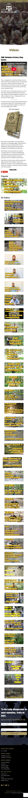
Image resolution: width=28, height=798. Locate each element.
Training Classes (5, 755)
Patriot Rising (4, 767)
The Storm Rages (5, 769)
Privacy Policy (4, 780)
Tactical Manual (5, 762)
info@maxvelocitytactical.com (8, 1)
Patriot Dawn (4, 765)
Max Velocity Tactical (9, 12)
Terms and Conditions (7, 778)
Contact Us (4, 774)
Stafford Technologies (17, 792)
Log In (24, 1)
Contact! (3, 764)
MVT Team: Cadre (5, 775)
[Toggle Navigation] (25, 8)
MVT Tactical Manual (14, 109)
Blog (2, 777)
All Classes (4, 751)
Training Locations (6, 757)
